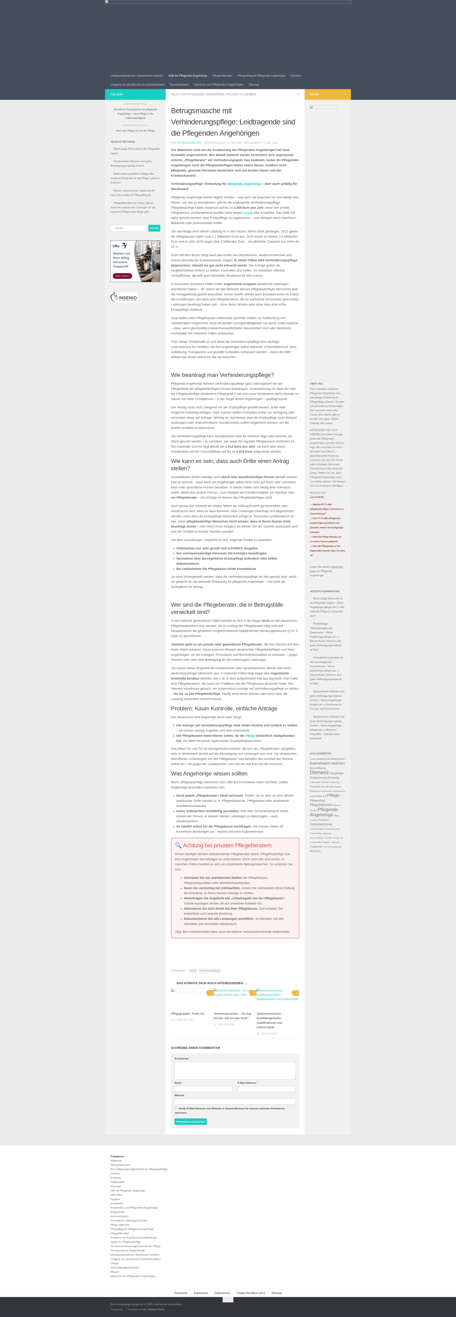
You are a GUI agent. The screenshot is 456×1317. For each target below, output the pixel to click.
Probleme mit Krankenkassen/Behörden (133, 1237)
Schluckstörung (321, 824)
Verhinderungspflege (210, 970)
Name (179, 1082)
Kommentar (182, 1058)
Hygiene (337, 787)
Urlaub (248, 212)
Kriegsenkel (315, 791)
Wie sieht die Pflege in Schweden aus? (327, 611)
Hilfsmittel (329, 787)
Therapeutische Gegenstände (127, 1250)
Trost (325, 847)
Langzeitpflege (316, 796)
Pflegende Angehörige (324, 812)
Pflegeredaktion (189, 142)
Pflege (250, 735)
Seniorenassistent (332, 829)
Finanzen (325, 782)
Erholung (333, 777)
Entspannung (318, 777)
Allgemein (116, 1160)
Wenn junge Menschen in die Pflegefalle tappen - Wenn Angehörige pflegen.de (327, 603)
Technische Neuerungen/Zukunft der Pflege (135, 1246)
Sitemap (254, 84)
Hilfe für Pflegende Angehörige (188, 75)
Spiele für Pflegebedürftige (125, 1241)
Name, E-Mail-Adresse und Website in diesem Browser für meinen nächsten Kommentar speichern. (230, 1110)
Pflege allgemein (241, 94)
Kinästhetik (116, 1203)
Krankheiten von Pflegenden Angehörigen (134, 1207)
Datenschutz (222, 1293)
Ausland (321, 759)
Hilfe (322, 787)
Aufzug (313, 759)
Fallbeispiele (315, 782)
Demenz (296, 75)
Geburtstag (335, 782)
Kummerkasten (179, 84)
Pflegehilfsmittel (222, 75)
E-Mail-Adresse (248, 1082)
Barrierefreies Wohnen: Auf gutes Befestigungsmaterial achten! (325, 645)
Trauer (326, 842)
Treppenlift (316, 846)
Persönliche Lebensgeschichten (128, 1220)
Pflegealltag (317, 800)
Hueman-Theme (156, 1309)
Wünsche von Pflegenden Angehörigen (219, 84)
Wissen (114, 1271)
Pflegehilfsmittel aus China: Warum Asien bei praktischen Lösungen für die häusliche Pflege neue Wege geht (132, 207)
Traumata (335, 842)
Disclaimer (181, 1293)
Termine (335, 838)
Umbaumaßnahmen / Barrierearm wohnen (137, 75)
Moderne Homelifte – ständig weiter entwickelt (325, 734)
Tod (341, 838)
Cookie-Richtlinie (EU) (251, 1293)
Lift (325, 796)
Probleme (323, 820)
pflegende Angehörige (244, 184)
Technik (328, 838)
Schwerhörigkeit (317, 829)
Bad (328, 759)
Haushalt (315, 786)
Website (179, 1095)
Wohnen (315, 851)
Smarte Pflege (316, 833)
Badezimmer (338, 759)
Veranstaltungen (335, 847)
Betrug (193, 970)
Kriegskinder (326, 791)
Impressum (201, 1293)
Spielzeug (327, 833)
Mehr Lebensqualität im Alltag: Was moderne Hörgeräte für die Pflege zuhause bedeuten (135, 178)
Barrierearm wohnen (327, 763)
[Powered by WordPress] (124, 1309)
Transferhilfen (316, 842)
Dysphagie (337, 773)
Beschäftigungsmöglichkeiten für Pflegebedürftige (139, 1169)
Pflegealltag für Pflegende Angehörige (261, 75)
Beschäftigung (318, 768)
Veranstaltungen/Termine (124, 1267)
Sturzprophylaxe (317, 838)
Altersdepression (120, 1164)
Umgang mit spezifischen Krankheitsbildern (137, 84)
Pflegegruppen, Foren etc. (188, 1013)
